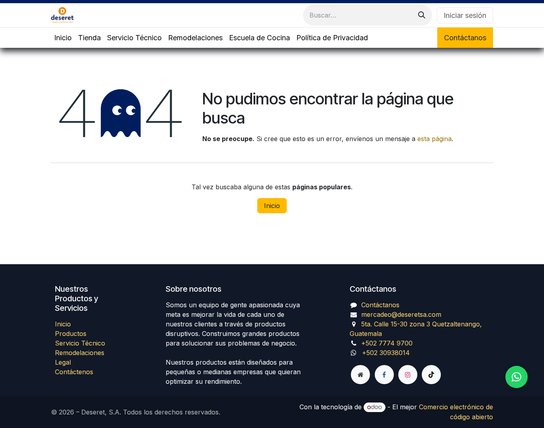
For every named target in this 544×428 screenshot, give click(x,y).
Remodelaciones (79, 353)
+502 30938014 (386, 353)
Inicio (272, 206)
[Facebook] (384, 374)
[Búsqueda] (421, 15)
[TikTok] (431, 374)
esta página (434, 139)
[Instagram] (407, 374)
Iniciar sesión (465, 15)
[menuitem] (63, 37)
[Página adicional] (360, 374)
